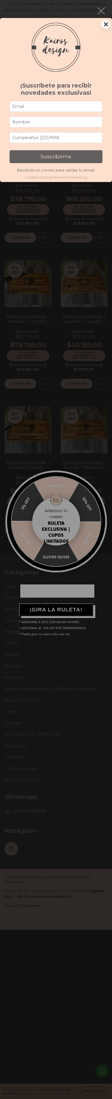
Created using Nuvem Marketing (56, 177)
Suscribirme (56, 157)
